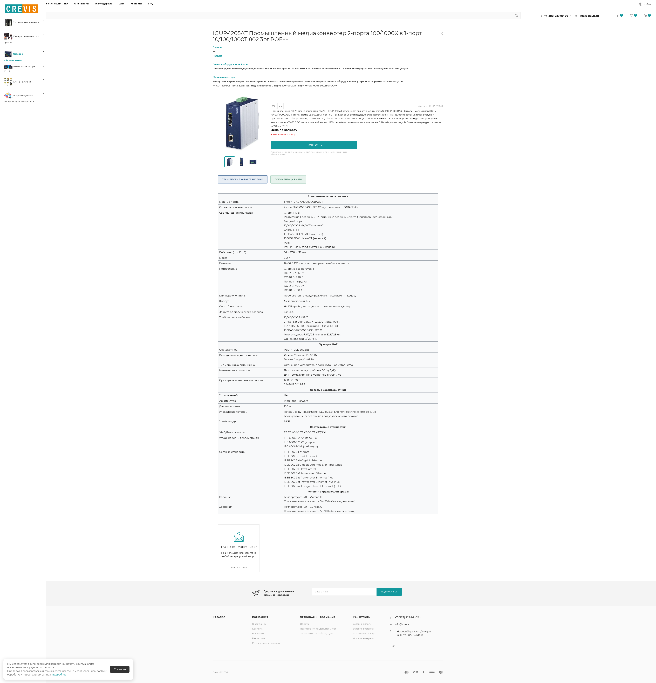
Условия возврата (363, 638)
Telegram (393, 646)
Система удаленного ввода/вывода (234, 68)
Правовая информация (318, 617)
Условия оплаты (362, 624)
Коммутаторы (221, 81)
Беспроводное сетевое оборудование (331, 81)
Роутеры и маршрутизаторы (371, 81)
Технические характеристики (242, 179)
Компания (260, 617)
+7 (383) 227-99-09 (556, 15)
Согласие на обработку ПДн (316, 633)
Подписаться (389, 592)
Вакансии (258, 633)
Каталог (219, 617)
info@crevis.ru (589, 15)
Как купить (361, 617)
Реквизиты (258, 638)
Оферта (304, 624)
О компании (259, 624)
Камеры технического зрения (272, 68)
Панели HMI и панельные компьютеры (313, 68)
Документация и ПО (288, 179)
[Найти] (516, 15)
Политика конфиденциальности (318, 628)
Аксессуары (395, 81)
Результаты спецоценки (266, 643)
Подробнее (59, 674)
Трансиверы (236, 81)
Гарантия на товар (363, 633)
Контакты (257, 628)
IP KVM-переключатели (295, 81)
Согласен (120, 669)
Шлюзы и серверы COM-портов (262, 81)
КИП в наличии (346, 68)
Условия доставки (363, 628)
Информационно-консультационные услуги (381, 68)
